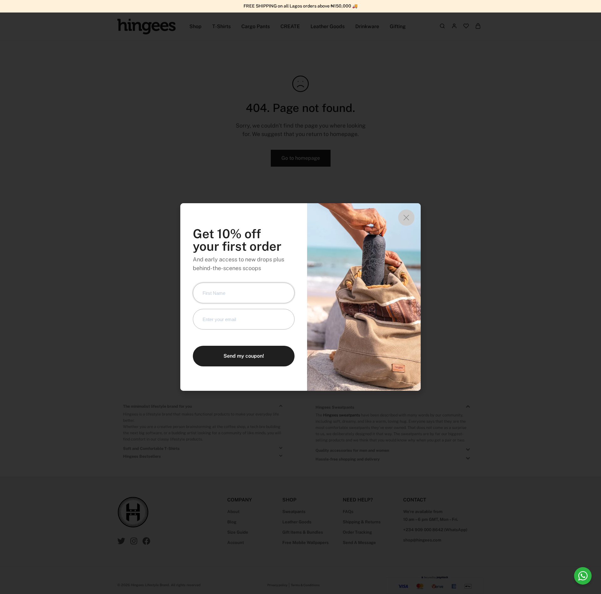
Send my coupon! (243, 356)
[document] (300, 297)
